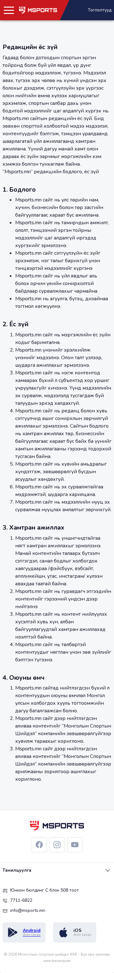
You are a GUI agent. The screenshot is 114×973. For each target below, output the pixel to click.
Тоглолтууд (99, 10)
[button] (8, 10)
